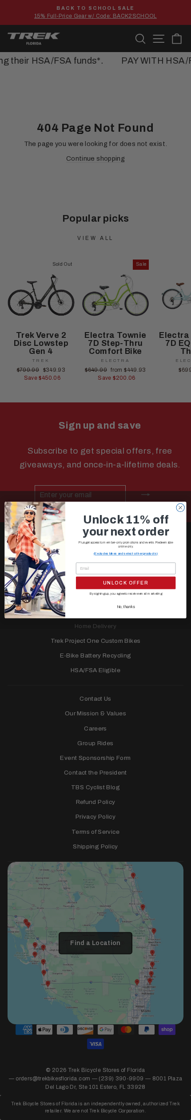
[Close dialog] (180, 507)
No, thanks (126, 607)
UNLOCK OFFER (125, 583)
